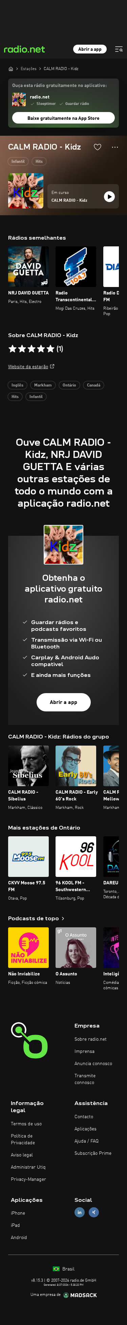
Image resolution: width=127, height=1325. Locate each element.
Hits (39, 162)
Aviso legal (22, 1155)
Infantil (18, 162)
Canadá (93, 385)
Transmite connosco (85, 1079)
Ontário (69, 385)
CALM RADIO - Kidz (69, 201)
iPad (15, 1225)
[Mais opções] (115, 147)
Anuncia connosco (93, 1063)
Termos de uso (26, 1124)
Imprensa (84, 1051)
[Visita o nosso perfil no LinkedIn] (79, 1212)
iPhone (18, 1213)
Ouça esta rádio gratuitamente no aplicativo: (59, 85)
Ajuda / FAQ (87, 1141)
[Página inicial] (11, 68)
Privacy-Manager (28, 1179)
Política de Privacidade (23, 1139)
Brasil (68, 1269)
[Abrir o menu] (119, 49)
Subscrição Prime (93, 1153)
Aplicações (86, 1129)
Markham (43, 385)
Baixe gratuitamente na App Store (63, 118)
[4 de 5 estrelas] (41, 349)
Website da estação (28, 367)
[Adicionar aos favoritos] (97, 146)
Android (19, 1237)
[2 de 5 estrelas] (22, 349)
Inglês (17, 385)
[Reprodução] (109, 196)
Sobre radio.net (91, 1039)
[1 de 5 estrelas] (12, 349)
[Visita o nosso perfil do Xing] (94, 1212)
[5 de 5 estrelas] (50, 349)
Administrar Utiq (28, 1167)
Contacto (84, 1116)
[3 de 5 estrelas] (31, 349)
